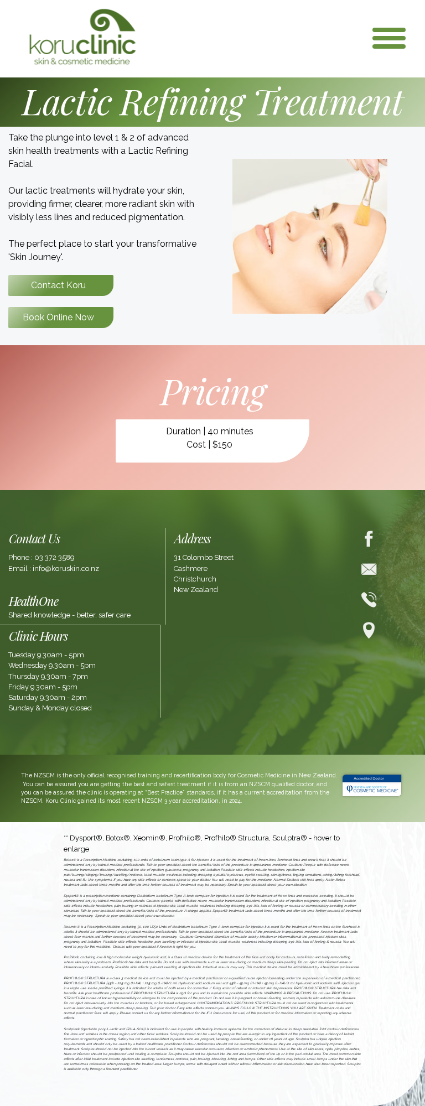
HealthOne (33, 601)
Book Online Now (58, 317)
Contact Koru (58, 285)
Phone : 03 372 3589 (41, 557)
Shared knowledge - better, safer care (69, 615)
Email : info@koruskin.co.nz (53, 568)
